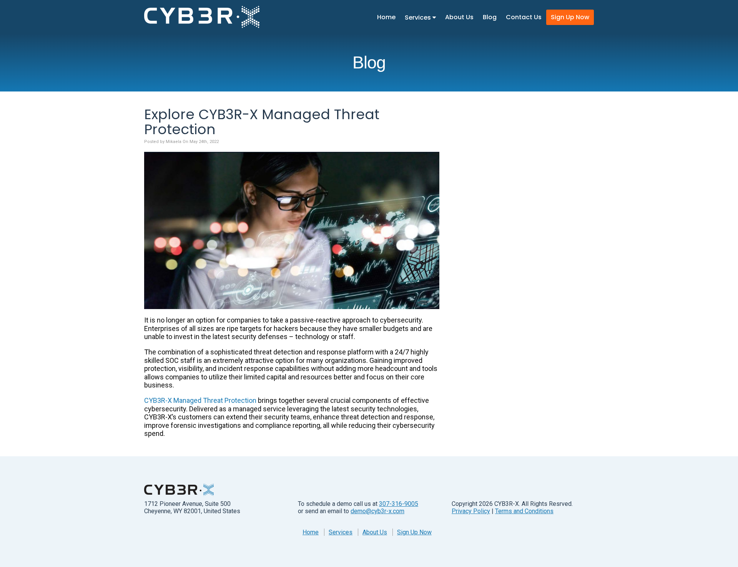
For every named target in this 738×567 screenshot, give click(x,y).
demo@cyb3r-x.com (377, 511)
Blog (490, 17)
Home (386, 17)
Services (418, 17)
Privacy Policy (471, 511)
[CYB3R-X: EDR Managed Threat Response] (201, 17)
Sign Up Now (570, 17)
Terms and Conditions (524, 511)
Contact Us (524, 17)
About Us (459, 17)
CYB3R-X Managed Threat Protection (200, 400)
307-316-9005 (398, 503)
